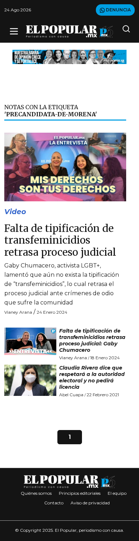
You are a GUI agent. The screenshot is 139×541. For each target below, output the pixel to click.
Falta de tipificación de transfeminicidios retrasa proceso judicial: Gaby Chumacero (92, 340)
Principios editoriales (80, 493)
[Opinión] (69, 56)
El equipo (117, 493)
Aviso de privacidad (90, 502)
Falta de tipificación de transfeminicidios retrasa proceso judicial (60, 240)
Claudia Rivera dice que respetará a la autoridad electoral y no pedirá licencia (92, 377)
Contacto (53, 502)
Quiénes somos (36, 493)
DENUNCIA (118, 9)
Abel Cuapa (71, 394)
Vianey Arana (18, 312)
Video (15, 211)
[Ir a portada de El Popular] (69, 31)
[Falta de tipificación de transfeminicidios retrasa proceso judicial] (65, 166)
